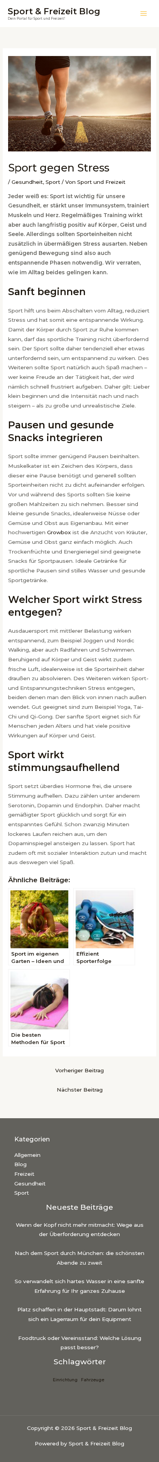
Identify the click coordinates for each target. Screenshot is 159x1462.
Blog (20, 1164)
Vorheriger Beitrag (79, 1070)
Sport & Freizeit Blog (54, 11)
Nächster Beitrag (80, 1090)
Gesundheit (27, 182)
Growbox (59, 532)
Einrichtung (65, 1379)
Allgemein (27, 1155)
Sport (53, 182)
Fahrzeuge (92, 1379)
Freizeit (24, 1174)
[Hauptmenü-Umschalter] (144, 14)
